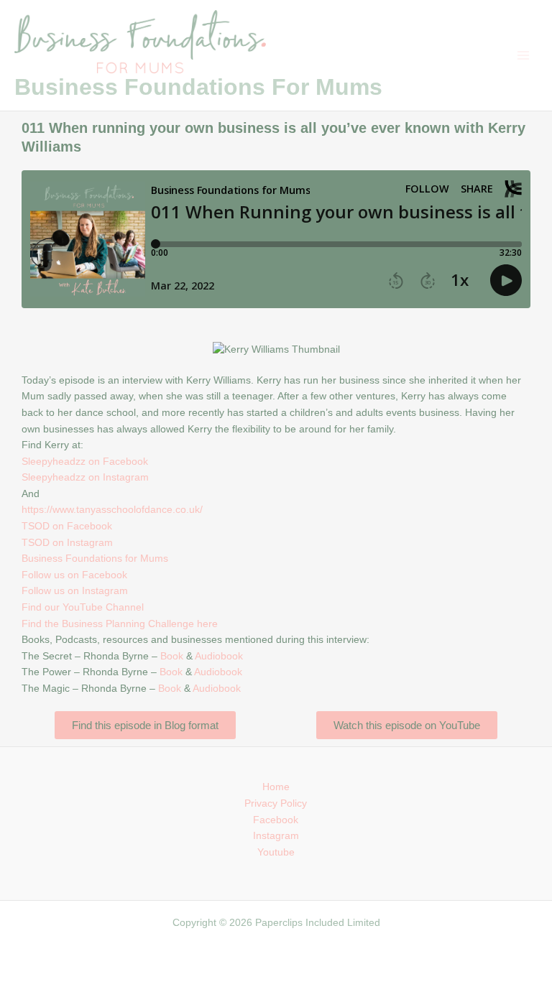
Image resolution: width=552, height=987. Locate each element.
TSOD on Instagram (67, 542)
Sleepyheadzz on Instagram (85, 477)
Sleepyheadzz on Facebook (85, 461)
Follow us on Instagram (75, 590)
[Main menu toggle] (523, 55)
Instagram (276, 835)
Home (276, 787)
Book (171, 656)
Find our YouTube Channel (83, 607)
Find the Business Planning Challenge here (120, 623)
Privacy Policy (275, 803)
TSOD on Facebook (67, 526)
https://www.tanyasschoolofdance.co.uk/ (112, 509)
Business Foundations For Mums (198, 87)
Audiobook (219, 656)
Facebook (275, 820)
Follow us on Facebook (74, 575)
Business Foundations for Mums (95, 558)
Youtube (276, 852)
